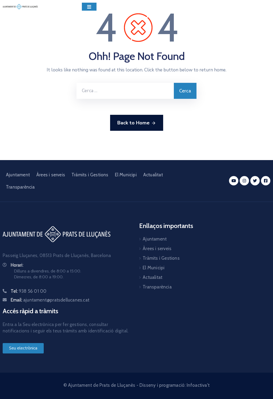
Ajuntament (18, 174)
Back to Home (133, 123)
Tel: (28, 291)
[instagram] (244, 180)
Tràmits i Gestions (90, 174)
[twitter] (255, 180)
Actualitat (153, 174)
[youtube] (233, 180)
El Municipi (126, 174)
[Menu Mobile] (89, 7)
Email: (50, 300)
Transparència (20, 187)
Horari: (17, 265)
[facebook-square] (265, 180)
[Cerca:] (125, 91)
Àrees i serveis (50, 174)
